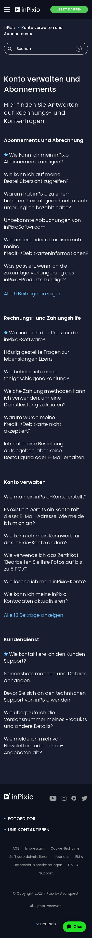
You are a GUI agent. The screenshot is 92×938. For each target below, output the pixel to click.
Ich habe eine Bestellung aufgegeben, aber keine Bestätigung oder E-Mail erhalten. (44, 450)
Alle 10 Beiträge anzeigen (33, 615)
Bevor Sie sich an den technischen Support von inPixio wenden (45, 696)
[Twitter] (84, 798)
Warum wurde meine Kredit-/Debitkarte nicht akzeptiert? (32, 424)
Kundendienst (21, 639)
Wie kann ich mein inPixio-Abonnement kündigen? (37, 158)
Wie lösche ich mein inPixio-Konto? (45, 581)
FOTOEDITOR (22, 819)
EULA (79, 856)
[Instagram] (64, 798)
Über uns (61, 856)
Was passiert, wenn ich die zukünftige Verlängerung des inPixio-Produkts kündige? (39, 273)
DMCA (73, 865)
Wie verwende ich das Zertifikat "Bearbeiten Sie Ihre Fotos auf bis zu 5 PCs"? (43, 562)
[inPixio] (27, 9)
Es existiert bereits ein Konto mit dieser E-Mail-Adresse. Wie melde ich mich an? (44, 516)
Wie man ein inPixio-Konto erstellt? (45, 496)
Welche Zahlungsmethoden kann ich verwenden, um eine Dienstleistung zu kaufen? (44, 398)
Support (46, 873)
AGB (16, 848)
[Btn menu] (7, 9)
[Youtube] (53, 798)
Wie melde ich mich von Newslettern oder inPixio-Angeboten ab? (34, 745)
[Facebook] (74, 798)
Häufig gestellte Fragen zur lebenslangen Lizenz (36, 355)
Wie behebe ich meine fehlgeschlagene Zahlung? (36, 375)
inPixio (9, 27)
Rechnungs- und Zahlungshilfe (42, 318)
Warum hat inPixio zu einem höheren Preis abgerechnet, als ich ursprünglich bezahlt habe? (45, 200)
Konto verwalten (25, 482)
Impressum (35, 848)
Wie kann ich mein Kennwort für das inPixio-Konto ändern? (42, 539)
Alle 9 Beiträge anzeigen (33, 293)
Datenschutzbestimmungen (37, 865)
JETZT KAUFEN (69, 9)
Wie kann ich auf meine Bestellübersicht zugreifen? (36, 178)
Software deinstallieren (29, 856)
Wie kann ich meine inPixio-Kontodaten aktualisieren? (36, 597)
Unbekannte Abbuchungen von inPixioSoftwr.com (42, 223)
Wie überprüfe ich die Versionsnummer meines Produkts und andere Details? (45, 719)
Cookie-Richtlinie (65, 848)
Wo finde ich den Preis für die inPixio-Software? (41, 336)
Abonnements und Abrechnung (43, 140)
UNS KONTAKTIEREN (28, 829)
